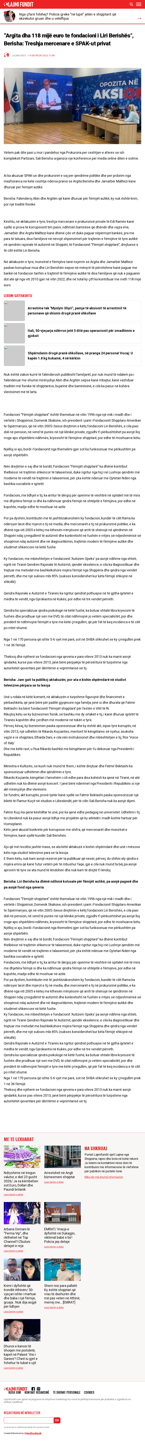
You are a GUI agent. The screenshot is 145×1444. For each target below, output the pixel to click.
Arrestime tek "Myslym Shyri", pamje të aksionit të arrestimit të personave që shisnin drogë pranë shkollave (77, 310)
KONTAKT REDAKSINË (37, 1392)
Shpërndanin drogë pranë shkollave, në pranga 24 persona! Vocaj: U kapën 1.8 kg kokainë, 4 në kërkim (80, 355)
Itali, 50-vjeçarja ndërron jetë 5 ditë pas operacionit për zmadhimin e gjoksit (81, 333)
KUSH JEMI (14, 1392)
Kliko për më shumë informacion (104, 1177)
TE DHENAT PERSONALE (66, 1392)
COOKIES (89, 1392)
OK (57, 1420)
